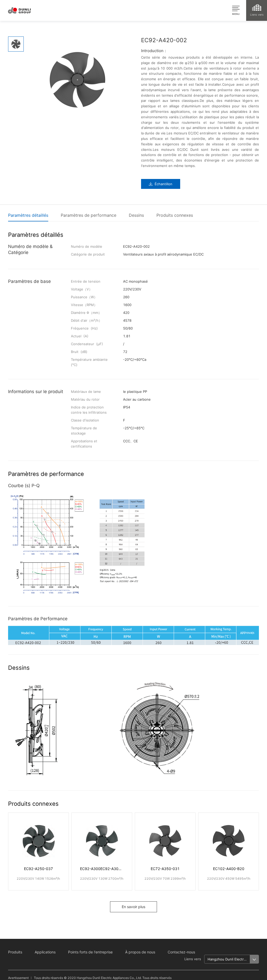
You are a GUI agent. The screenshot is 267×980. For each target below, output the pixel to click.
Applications (45, 952)
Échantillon (163, 184)
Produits (15, 952)
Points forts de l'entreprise (90, 952)
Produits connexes (174, 215)
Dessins (136, 215)
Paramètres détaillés (28, 215)
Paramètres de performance (88, 215)
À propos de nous (140, 952)
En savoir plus (133, 906)
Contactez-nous (181, 952)
